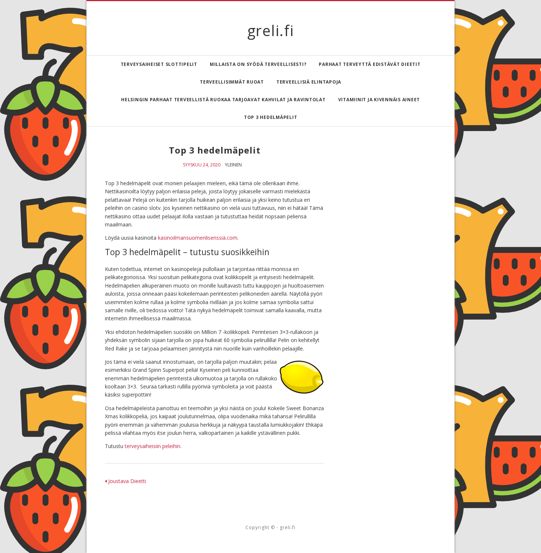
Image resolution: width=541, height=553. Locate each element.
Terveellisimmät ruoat (232, 82)
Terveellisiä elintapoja (308, 82)
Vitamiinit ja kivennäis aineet (379, 99)
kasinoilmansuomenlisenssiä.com (197, 237)
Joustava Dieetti (126, 481)
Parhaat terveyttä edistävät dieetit (369, 64)
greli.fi (270, 30)
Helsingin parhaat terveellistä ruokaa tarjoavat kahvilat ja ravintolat (223, 99)
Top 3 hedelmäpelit (270, 117)
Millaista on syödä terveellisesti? (258, 64)
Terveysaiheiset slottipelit (159, 64)
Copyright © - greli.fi (270, 527)
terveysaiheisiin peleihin (152, 446)
